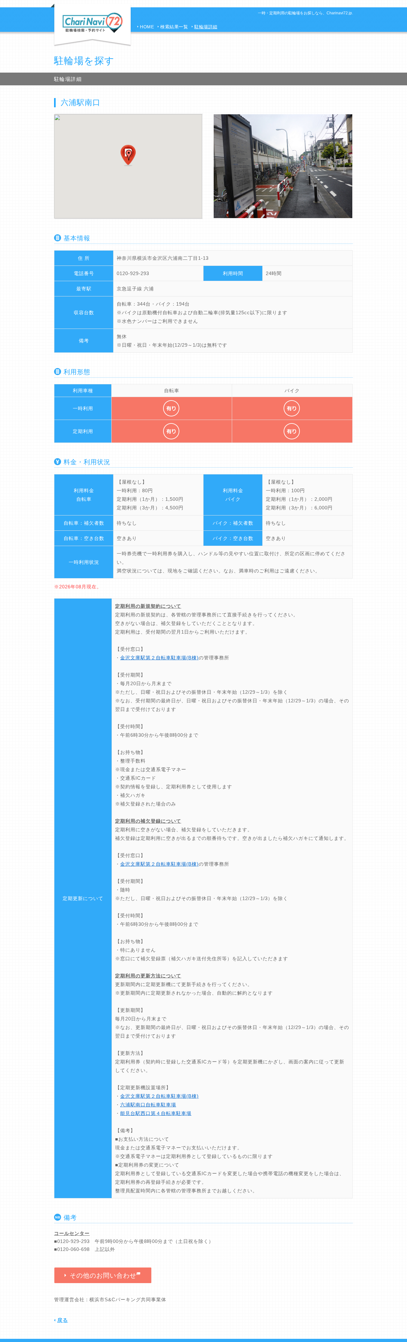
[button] (129, 155)
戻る (62, 1320)
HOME (147, 26)
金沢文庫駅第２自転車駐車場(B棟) (159, 657)
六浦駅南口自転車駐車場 (148, 1104)
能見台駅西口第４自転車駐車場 (155, 1113)
